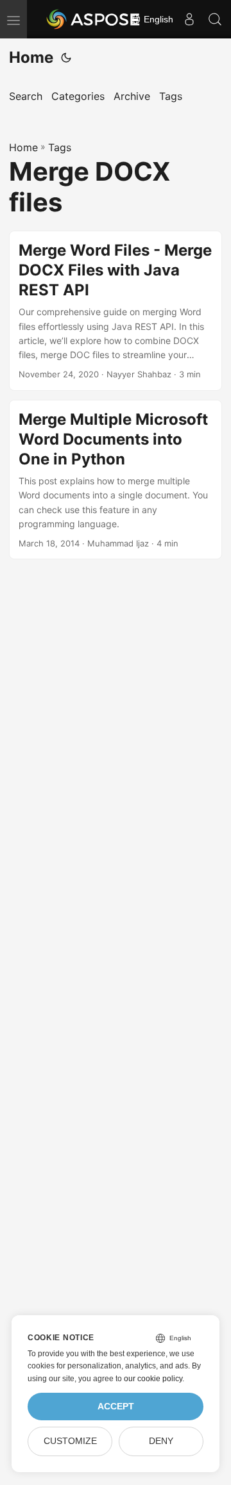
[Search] (215, 19)
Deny (161, 1441)
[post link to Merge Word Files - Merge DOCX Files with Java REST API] (115, 310)
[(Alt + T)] (66, 57)
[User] (189, 19)
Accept (116, 1406)
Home (31, 57)
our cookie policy (153, 1378)
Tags (59, 147)
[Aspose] (94, 19)
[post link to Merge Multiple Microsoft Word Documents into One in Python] (115, 479)
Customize (70, 1441)
